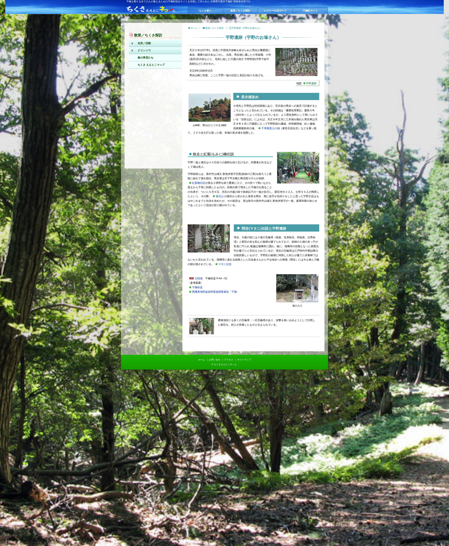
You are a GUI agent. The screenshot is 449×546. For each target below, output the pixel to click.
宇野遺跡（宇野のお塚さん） (246, 28)
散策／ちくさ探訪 (240, 10)
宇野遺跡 (311, 83)
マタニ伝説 (225, 264)
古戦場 (199, 278)
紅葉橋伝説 (198, 182)
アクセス (228, 359)
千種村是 (197, 287)
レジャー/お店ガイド (275, 10)
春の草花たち (145, 57)
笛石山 (220, 196)
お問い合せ (214, 359)
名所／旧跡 (144, 43)
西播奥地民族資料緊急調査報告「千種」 (215, 291)
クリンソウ (144, 50)
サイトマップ (244, 359)
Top (441, 538)
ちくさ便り (205, 10)
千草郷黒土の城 (270, 128)
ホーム (201, 359)
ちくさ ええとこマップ (151, 64)
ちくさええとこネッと (225, 364)
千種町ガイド (310, 10)
